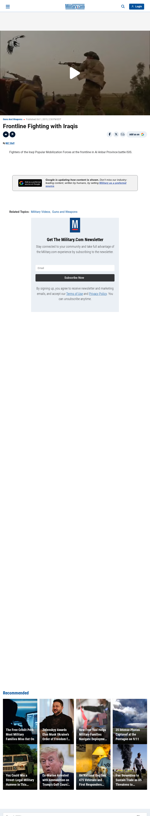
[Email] (123, 134)
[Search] (122, 7)
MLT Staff (10, 143)
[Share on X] (116, 134)
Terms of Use (74, 294)
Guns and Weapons (12, 119)
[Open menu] (8, 6)
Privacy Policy (98, 294)
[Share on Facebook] (109, 134)
